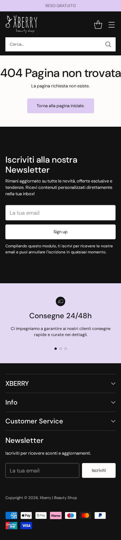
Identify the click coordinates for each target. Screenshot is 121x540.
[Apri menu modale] (111, 24)
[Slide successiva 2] (60, 348)
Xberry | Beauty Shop (58, 497)
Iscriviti (99, 470)
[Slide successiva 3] (66, 348)
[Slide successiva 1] (55, 348)
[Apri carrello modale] (98, 24)
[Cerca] (108, 44)
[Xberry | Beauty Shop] (21, 24)
